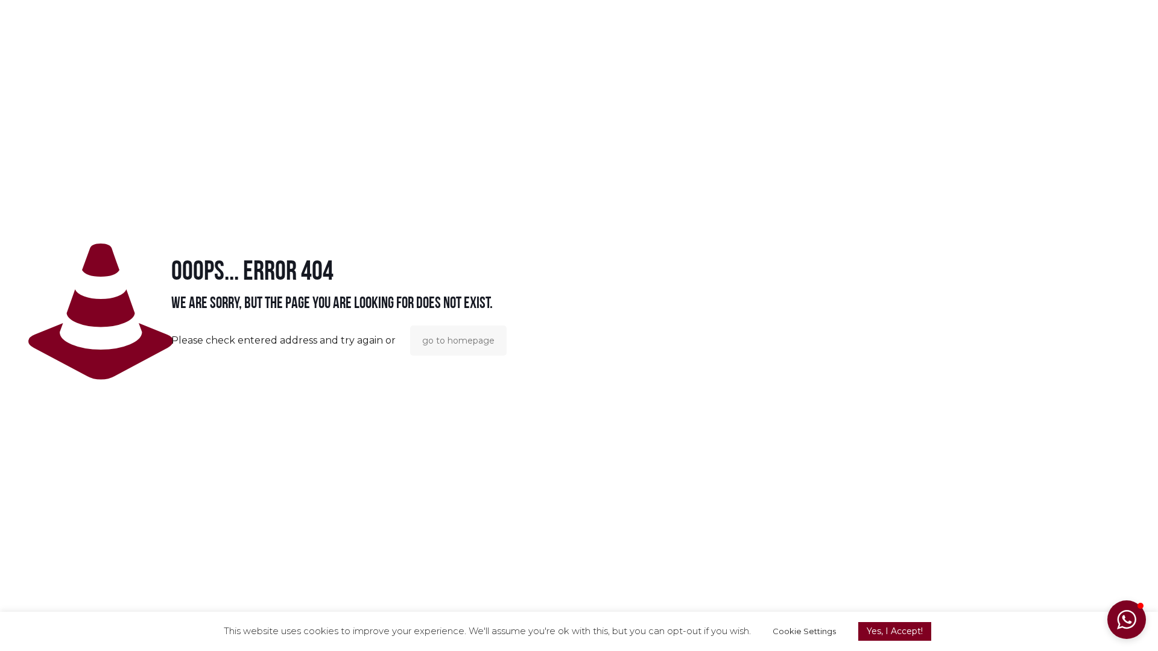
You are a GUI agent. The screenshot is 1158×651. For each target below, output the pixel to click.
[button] (1126, 619)
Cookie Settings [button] (804, 631)
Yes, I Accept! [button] (895, 631)
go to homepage (458, 340)
